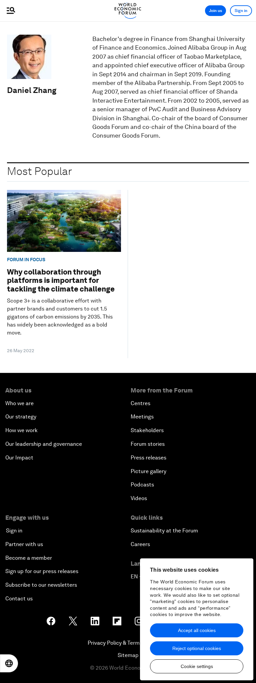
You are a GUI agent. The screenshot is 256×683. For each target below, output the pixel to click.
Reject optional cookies (196, 648)
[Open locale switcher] (9, 663)
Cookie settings (197, 666)
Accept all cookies (197, 630)
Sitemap (128, 655)
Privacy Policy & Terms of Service (128, 643)
